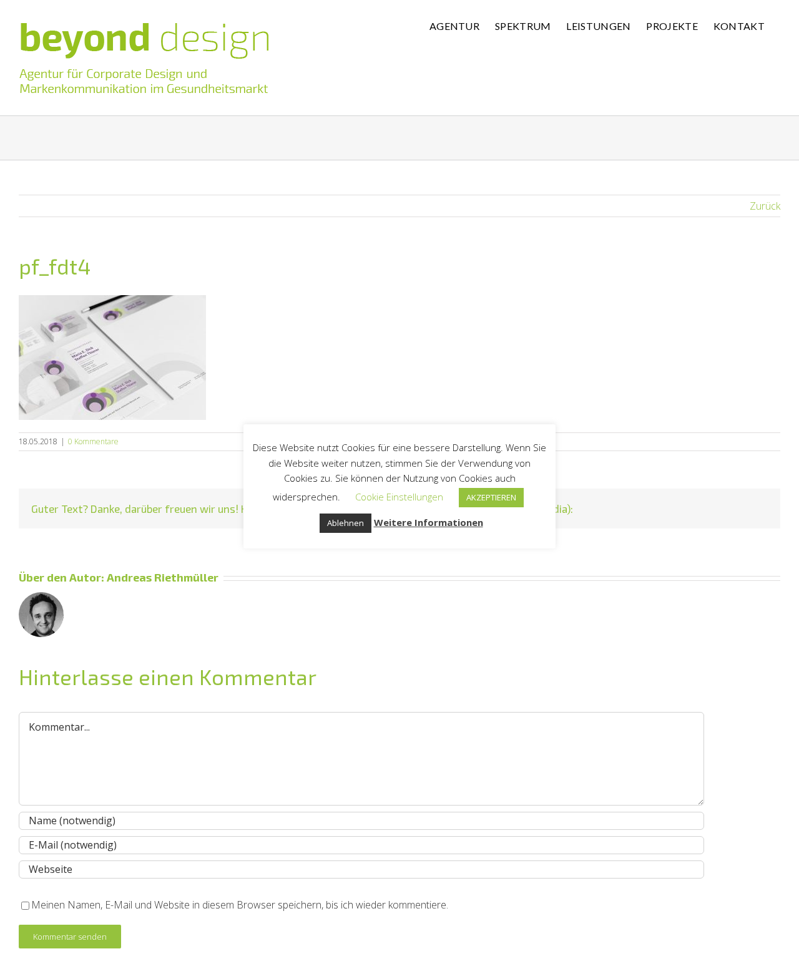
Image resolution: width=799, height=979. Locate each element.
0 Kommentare (93, 441)
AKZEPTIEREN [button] (491, 497)
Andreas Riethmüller (162, 577)
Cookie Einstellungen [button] (399, 496)
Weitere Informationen (428, 522)
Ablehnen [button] (345, 522)
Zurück (765, 206)
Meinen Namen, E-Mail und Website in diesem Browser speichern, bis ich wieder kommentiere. (239, 905)
